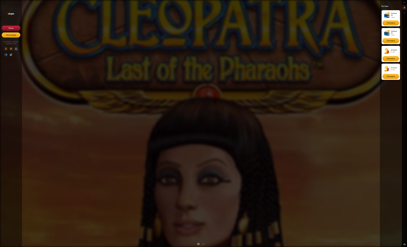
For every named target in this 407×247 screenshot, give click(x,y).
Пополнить (391, 23)
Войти (11, 28)
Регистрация (11, 35)
